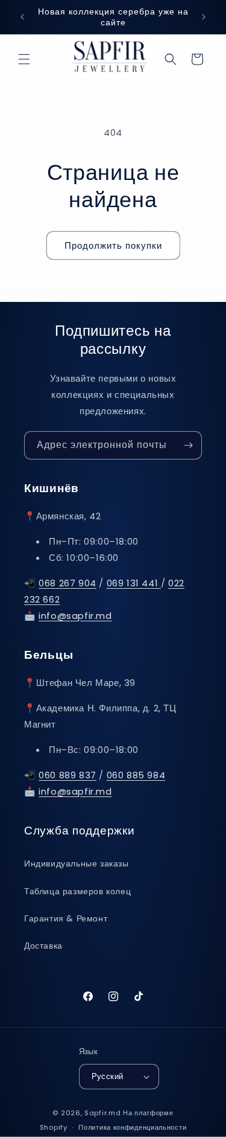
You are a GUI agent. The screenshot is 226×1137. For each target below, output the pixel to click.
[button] (24, 59)
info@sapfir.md (75, 615)
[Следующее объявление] (203, 17)
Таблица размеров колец (77, 891)
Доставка (43, 946)
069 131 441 (134, 583)
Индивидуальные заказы (76, 863)
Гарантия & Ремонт (65, 918)
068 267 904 (67, 583)
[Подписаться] (188, 445)
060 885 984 (136, 775)
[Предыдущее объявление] (22, 17)
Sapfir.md (102, 1113)
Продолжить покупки (113, 245)
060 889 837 (67, 775)
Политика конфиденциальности (132, 1127)
